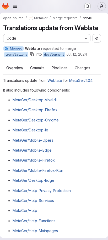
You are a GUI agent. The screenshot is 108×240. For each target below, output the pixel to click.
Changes (82, 68)
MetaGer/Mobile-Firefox (34, 160)
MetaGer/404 (81, 80)
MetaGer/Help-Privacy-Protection (42, 190)
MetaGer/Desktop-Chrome (36, 120)
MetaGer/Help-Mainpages (35, 230)
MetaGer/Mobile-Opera (33, 140)
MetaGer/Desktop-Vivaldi (35, 100)
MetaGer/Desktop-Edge (33, 180)
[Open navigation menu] (15, 6)
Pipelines (60, 68)
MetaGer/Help (25, 210)
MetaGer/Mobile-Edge (32, 150)
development (54, 54)
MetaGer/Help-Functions (34, 220)
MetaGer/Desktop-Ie (30, 130)
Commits (37, 68)
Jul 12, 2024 (76, 54)
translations (16, 54)
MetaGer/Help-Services (33, 200)
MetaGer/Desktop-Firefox (35, 110)
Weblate (54, 80)
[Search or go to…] (87, 6)
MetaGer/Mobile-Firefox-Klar (38, 170)
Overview (14, 68)
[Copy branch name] (32, 54)
